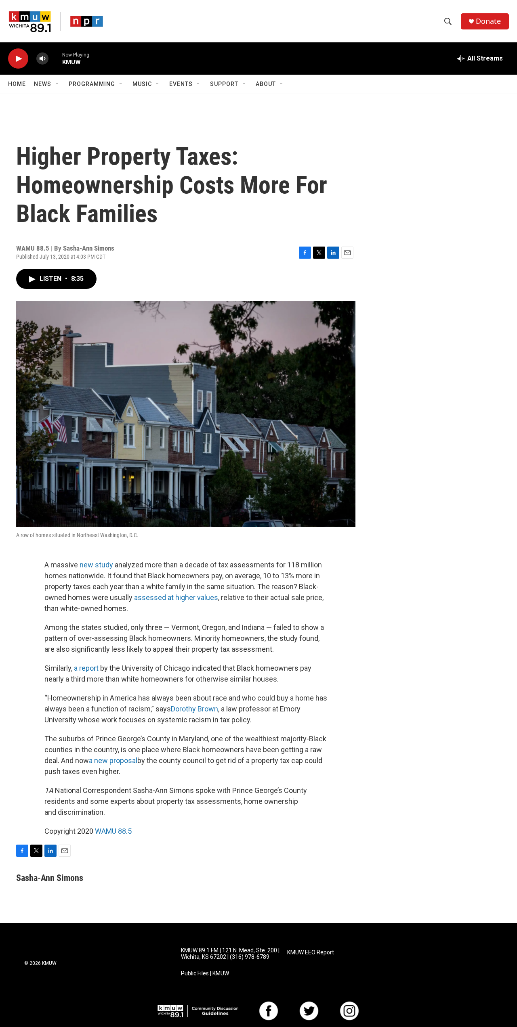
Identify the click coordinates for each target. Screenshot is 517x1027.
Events (181, 84)
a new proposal (113, 760)
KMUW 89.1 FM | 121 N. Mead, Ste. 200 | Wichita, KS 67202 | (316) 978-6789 (230, 954)
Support (224, 84)
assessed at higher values (176, 597)
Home (17, 84)
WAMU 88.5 (113, 831)
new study (96, 565)
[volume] (42, 59)
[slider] (55, 58)
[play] (18, 58)
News (42, 84)
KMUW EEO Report (310, 953)
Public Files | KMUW (205, 974)
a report (87, 668)
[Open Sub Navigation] (57, 84)
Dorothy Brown (194, 709)
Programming (92, 84)
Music (142, 84)
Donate (488, 21)
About (266, 84)
